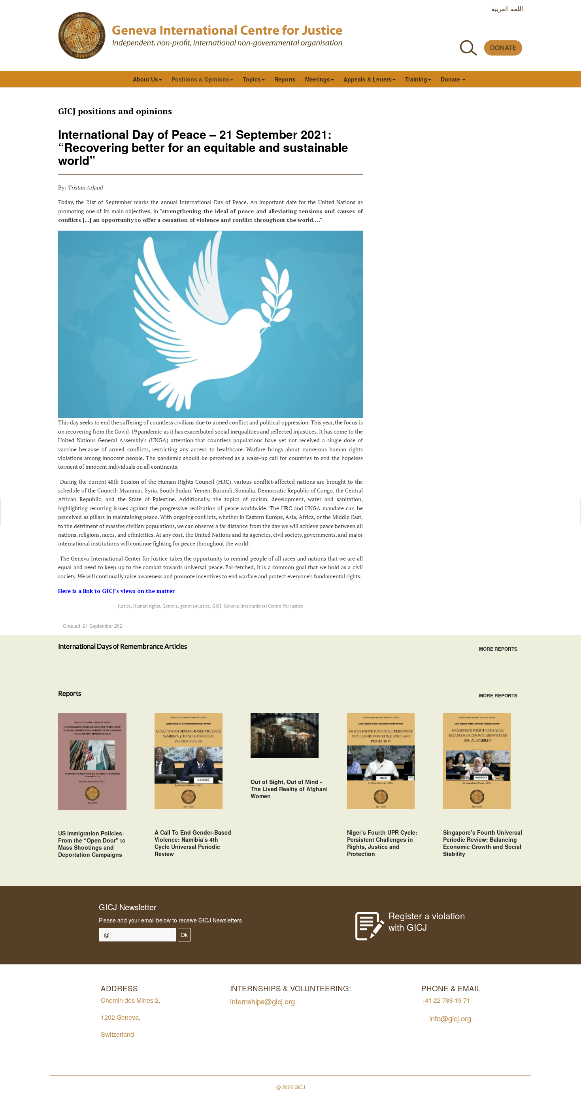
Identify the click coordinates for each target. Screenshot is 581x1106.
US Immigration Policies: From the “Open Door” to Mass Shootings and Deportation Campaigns (92, 843)
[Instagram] (500, 29)
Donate (451, 79)
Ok (184, 935)
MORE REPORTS (498, 648)
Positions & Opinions (200, 79)
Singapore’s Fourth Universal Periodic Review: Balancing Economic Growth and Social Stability (482, 843)
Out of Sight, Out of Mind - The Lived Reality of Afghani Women (289, 789)
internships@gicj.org (262, 1001)
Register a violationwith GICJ (427, 921)
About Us (145, 79)
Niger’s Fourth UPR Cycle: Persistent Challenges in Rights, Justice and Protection (382, 843)
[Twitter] (465, 29)
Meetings (317, 79)
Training (416, 79)
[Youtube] (482, 29)
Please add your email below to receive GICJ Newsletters (170, 920)
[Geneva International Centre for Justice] (82, 35)
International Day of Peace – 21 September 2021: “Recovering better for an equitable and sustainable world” (203, 147)
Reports (285, 79)
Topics (252, 79)
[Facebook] (447, 29)
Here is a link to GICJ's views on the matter (116, 591)
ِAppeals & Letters (367, 79)
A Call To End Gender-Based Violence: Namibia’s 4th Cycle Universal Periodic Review (193, 843)
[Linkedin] (518, 29)
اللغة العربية (507, 8)
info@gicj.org (450, 1018)
